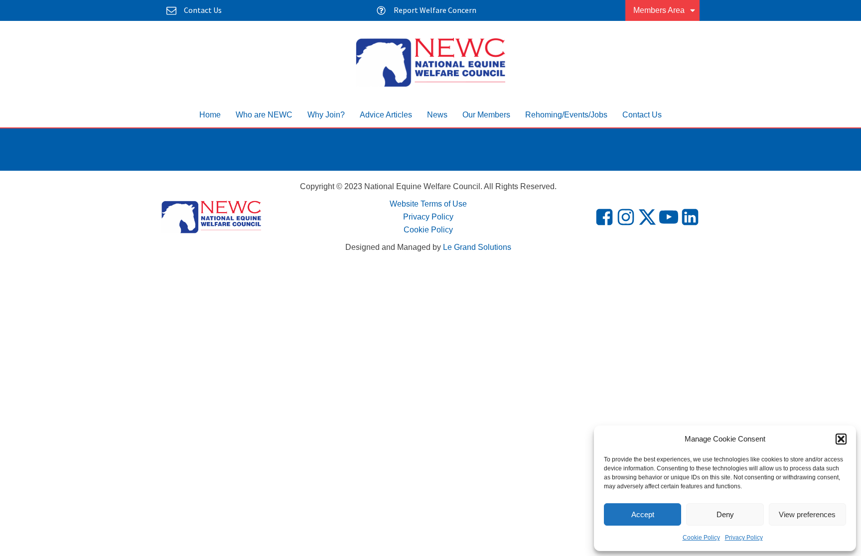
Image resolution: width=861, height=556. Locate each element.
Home (210, 115)
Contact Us (642, 115)
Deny (725, 514)
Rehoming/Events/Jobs (566, 115)
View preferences (807, 514)
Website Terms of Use (428, 204)
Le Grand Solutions (477, 247)
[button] (841, 439)
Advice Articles (386, 115)
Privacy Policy (744, 537)
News (437, 115)
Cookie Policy (701, 537)
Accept (642, 514)
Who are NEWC (264, 115)
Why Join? (326, 115)
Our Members (486, 115)
